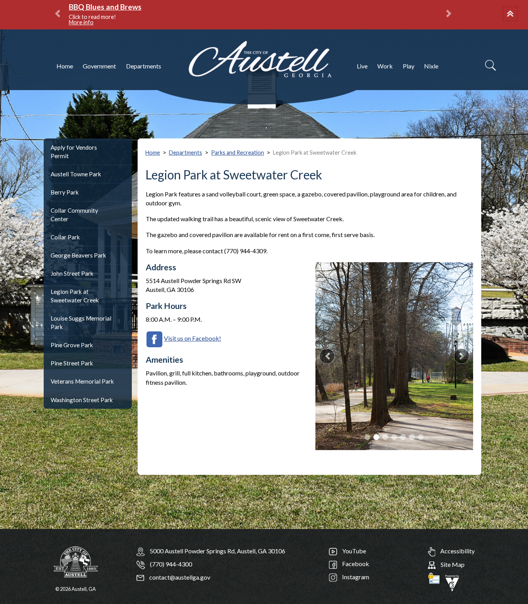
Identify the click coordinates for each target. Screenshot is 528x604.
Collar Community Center (74, 214)
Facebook (355, 563)
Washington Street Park (82, 399)
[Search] (490, 65)
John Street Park (72, 273)
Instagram (355, 576)
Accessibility (457, 551)
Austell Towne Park (76, 174)
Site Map (452, 564)
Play (408, 66)
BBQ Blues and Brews (105, 6)
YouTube (353, 551)
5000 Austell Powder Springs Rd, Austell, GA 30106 (217, 551)
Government (99, 66)
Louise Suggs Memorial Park (81, 322)
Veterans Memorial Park (82, 381)
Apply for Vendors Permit (74, 151)
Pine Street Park (72, 363)
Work (385, 66)
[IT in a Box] (452, 582)
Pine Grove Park (72, 344)
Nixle (431, 66)
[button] (511, 15)
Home (64, 66)
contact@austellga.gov (179, 577)
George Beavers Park (78, 255)
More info (81, 22)
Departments (143, 66)
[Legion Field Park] (394, 356)
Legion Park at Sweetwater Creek (75, 296)
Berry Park (65, 192)
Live (362, 66)
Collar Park (65, 237)
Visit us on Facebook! (192, 338)
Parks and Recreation (237, 152)
